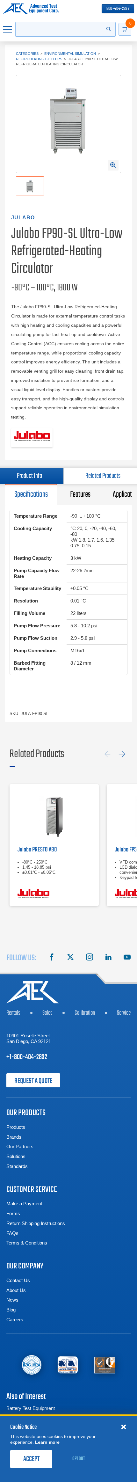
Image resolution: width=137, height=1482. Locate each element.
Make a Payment (24, 1203)
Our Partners (19, 1146)
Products (15, 1127)
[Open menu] (7, 29)
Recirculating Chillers (39, 59)
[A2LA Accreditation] (67, 1364)
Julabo (23, 217)
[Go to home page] (31, 8)
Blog (11, 1309)
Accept (31, 1459)
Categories (27, 53)
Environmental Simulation (70, 53)
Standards (17, 1166)
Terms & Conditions (26, 1242)
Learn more (47, 1442)
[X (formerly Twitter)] (70, 957)
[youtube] (127, 957)
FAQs (12, 1233)
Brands (13, 1137)
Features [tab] (80, 494)
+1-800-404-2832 (26, 1057)
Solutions (15, 1156)
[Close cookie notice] (123, 1426)
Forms (13, 1213)
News (12, 1300)
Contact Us (18, 1280)
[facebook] (51, 957)
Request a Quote (33, 1081)
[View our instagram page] (89, 957)
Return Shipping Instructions (35, 1223)
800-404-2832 (117, 8)
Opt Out (78, 1459)
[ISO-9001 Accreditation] (104, 1364)
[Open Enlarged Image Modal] (113, 165)
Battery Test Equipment (30, 1408)
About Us (16, 1290)
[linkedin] (108, 957)
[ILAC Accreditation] (31, 1365)
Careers (14, 1319)
